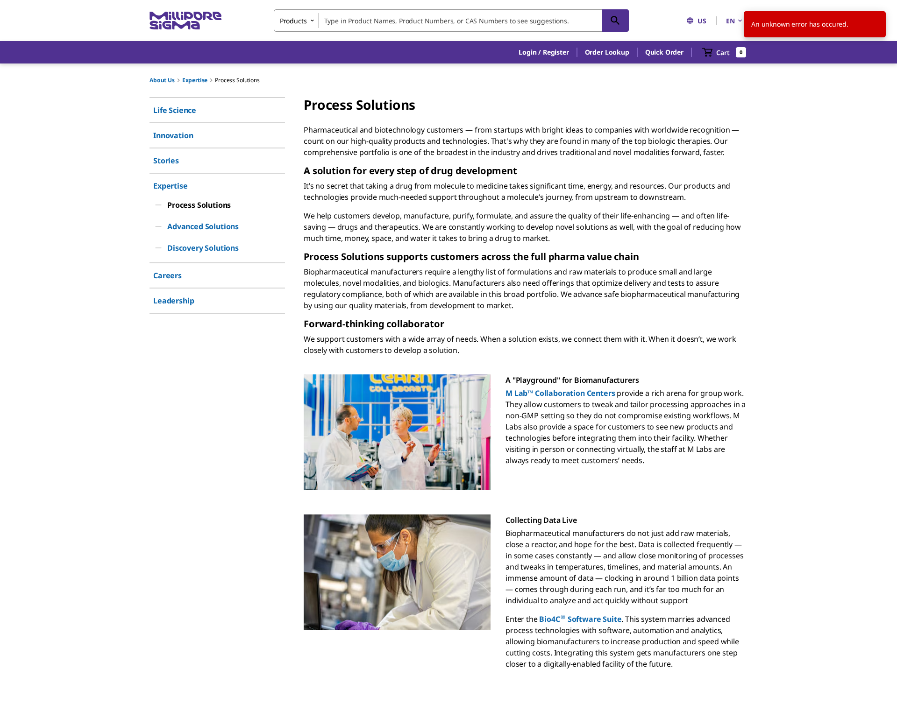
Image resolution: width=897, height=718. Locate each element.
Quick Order (664, 52)
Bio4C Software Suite (580, 619)
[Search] (615, 20)
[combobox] (451, 20)
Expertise (195, 80)
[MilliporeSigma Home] (185, 21)
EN (730, 20)
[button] (544, 52)
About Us (162, 80)
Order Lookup (607, 52)
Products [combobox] (293, 20)
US (702, 20)
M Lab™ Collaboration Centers (560, 393)
